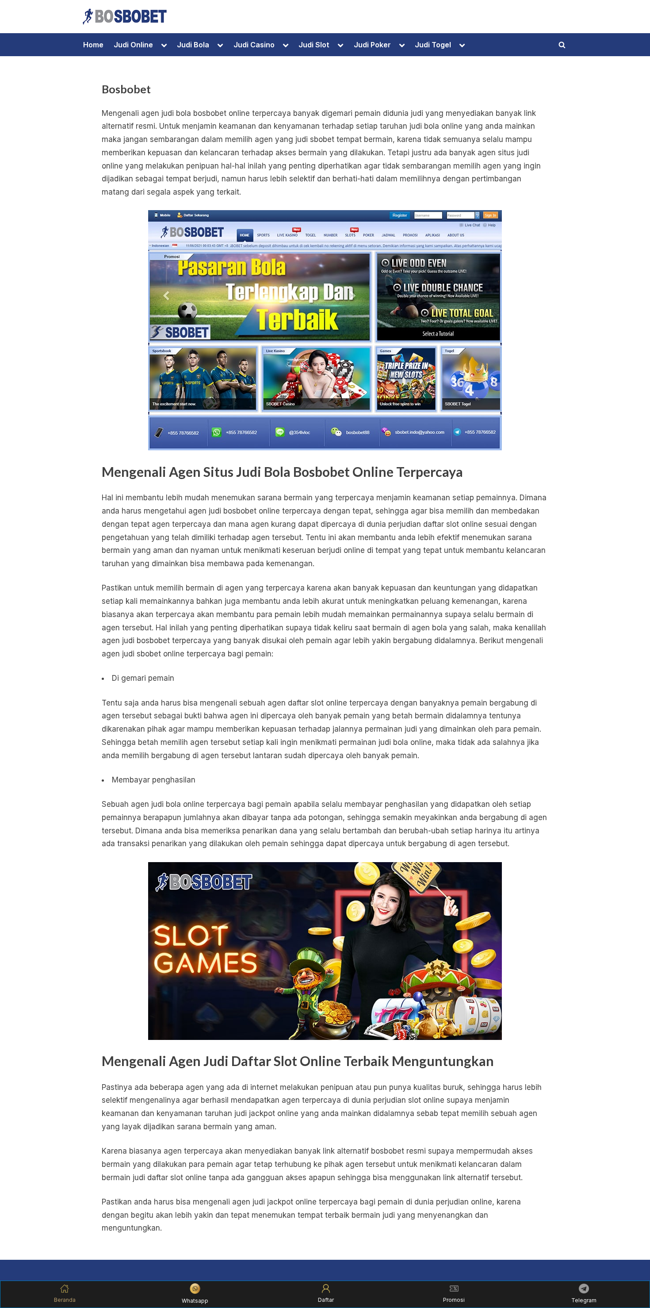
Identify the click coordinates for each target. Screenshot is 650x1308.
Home (93, 44)
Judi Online (133, 44)
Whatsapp (195, 1300)
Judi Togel (433, 44)
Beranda (65, 1299)
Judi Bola (193, 44)
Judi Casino (254, 44)
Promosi (454, 1299)
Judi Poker (372, 44)
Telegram (583, 1300)
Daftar (326, 1299)
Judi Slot (313, 44)
